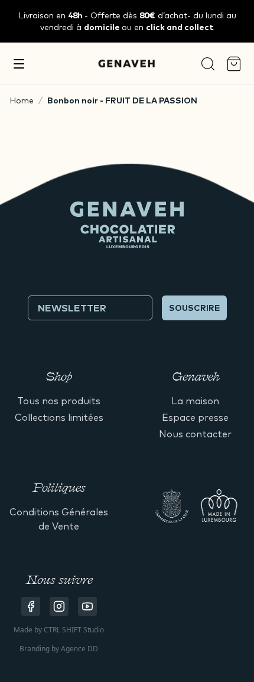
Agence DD (79, 649)
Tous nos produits (58, 401)
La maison (195, 401)
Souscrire (194, 308)
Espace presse (195, 417)
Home (21, 100)
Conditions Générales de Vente (58, 519)
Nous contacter (195, 434)
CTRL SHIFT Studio (74, 630)
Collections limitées (59, 417)
